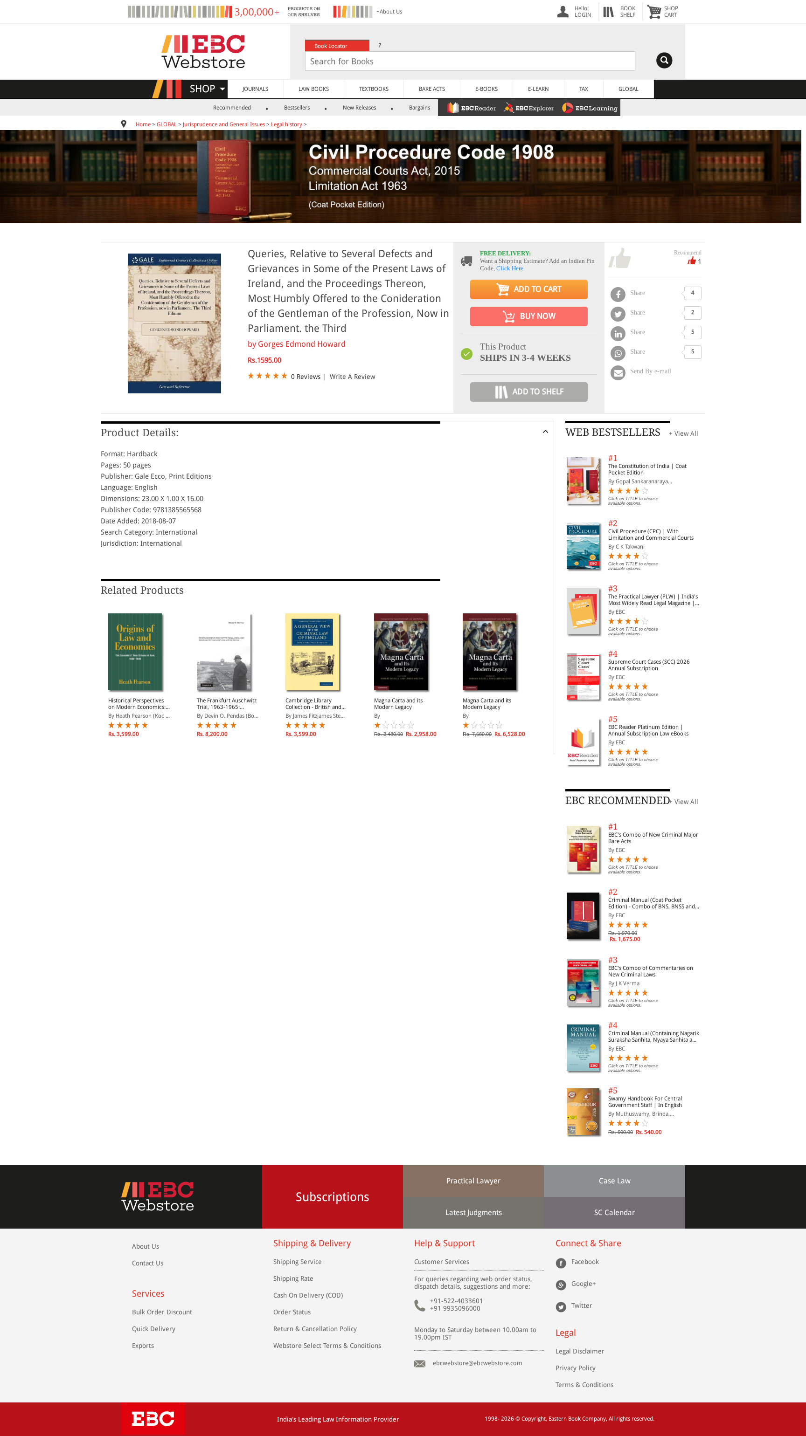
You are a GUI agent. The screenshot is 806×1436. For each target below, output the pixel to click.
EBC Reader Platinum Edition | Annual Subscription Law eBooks (648, 730)
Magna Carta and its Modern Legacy (398, 703)
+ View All (683, 433)
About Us (145, 1246)
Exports (143, 1345)
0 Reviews (305, 376)
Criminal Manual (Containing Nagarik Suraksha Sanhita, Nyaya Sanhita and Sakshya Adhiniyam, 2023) (653, 1036)
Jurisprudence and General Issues (224, 124)
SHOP (207, 89)
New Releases (359, 107)
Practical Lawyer (473, 1180)
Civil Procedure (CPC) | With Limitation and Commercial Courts (651, 534)
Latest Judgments (473, 1212)
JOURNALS (255, 89)
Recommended (232, 107)
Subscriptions (332, 1197)
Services (148, 1293)
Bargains (419, 107)
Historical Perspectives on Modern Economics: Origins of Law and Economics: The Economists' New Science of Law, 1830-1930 (139, 703)
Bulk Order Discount (162, 1312)
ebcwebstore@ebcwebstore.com (477, 1363)
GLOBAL (628, 89)
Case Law (615, 1180)
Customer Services (441, 1261)
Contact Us (147, 1263)
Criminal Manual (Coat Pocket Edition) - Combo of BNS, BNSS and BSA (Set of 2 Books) (651, 903)
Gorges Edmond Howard (302, 344)
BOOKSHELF (627, 11)
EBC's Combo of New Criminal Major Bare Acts (653, 838)
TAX (583, 89)
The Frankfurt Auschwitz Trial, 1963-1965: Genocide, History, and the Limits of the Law (227, 703)
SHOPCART (671, 11)
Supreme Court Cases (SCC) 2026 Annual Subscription (649, 665)
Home (143, 124)
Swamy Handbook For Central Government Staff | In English (645, 1101)
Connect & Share (588, 1243)
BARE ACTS (432, 89)
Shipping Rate (293, 1278)
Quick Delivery (153, 1329)
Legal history (286, 124)
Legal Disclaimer (580, 1351)
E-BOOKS (486, 89)
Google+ (583, 1283)
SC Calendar (614, 1212)
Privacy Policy (576, 1368)
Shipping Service (297, 1261)
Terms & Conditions (584, 1384)
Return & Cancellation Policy (315, 1329)
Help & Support (444, 1243)
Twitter (581, 1305)
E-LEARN (538, 89)
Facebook (585, 1261)
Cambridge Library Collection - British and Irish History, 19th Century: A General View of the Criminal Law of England (315, 703)
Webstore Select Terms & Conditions (327, 1345)
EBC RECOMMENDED (617, 800)
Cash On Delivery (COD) (308, 1295)
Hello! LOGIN (583, 11)
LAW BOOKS (314, 89)
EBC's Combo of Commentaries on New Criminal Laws (650, 971)
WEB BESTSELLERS (612, 432)
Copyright (533, 1418)
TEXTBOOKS (374, 89)
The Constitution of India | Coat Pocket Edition (647, 469)
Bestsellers (297, 107)
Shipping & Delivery (312, 1243)
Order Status (292, 1312)
